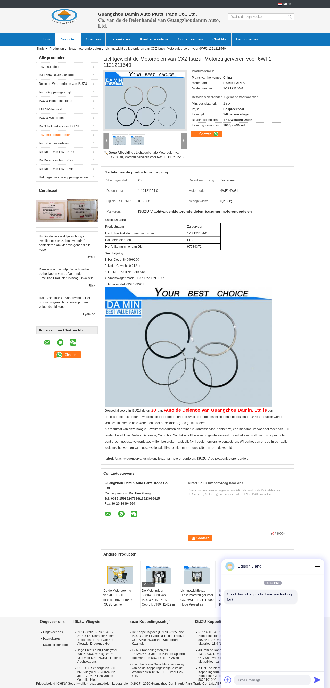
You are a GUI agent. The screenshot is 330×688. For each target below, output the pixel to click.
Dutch (287, 4)
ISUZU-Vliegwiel (50, 109)
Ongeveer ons (53, 632)
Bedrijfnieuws (247, 39)
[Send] (317, 679)
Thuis (45, 39)
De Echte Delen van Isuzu (57, 75)
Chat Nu (219, 39)
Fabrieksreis (120, 39)
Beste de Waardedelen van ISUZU (63, 84)
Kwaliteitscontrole (154, 39)
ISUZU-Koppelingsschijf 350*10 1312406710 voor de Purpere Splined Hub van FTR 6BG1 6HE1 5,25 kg (158, 654)
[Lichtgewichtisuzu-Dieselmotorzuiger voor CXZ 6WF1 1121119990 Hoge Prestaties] (197, 575)
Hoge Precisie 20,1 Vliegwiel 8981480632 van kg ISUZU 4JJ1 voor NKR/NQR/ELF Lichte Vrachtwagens (99, 656)
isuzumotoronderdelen (85, 49)
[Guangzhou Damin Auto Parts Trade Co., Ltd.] (64, 16)
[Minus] (317, 566)
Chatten (205, 134)
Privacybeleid (45, 683)
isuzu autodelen (50, 67)
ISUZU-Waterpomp (52, 118)
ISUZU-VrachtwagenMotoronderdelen (223, 458)
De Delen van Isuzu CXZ (56, 160)
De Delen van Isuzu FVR (56, 169)
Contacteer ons (190, 39)
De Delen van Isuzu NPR (56, 152)
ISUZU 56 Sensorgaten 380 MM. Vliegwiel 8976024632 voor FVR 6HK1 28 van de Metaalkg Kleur (96, 674)
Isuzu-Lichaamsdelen (54, 143)
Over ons (93, 39)
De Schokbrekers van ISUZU (59, 126)
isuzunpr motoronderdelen (176, 458)
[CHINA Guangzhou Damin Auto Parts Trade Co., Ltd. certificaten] (51, 210)
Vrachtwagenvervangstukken (135, 458)
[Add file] (228, 679)
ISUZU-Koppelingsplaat (55, 101)
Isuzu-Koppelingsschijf (55, 92)
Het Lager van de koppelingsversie (63, 177)
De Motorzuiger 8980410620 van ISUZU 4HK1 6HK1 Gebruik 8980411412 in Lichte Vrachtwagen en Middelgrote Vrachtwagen (158, 604)
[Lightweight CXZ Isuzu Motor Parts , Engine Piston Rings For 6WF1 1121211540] (145, 100)
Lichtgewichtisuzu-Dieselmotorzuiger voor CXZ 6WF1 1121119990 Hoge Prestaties (197, 597)
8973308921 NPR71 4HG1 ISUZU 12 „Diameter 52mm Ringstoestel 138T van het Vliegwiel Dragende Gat (96, 637)
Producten (68, 39)
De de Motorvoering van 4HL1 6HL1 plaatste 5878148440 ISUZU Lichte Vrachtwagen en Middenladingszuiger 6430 (118, 604)
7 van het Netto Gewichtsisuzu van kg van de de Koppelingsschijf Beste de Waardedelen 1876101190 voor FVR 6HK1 (158, 670)
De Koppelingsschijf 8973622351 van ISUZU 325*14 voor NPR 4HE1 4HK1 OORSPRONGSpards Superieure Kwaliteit (158, 637)
